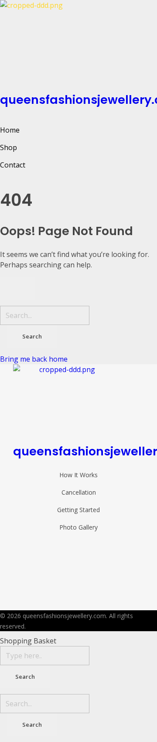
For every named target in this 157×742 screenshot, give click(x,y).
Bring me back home (34, 359)
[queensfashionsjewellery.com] (78, 43)
